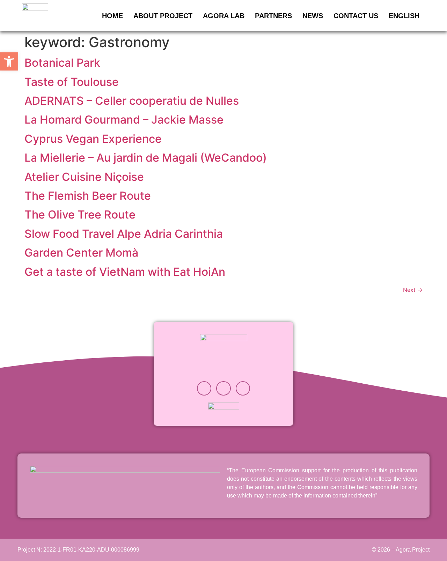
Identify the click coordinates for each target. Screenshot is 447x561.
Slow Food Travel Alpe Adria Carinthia (123, 234)
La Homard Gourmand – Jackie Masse (124, 119)
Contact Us (356, 16)
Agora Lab (223, 16)
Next (413, 289)
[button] (9, 61)
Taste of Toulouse (71, 82)
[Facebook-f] (243, 388)
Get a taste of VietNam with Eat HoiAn (124, 272)
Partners (273, 16)
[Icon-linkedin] (223, 388)
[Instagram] (204, 388)
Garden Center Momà (81, 252)
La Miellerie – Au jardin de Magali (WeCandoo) (145, 157)
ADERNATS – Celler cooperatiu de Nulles (131, 101)
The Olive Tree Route (79, 214)
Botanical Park (62, 62)
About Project (162, 16)
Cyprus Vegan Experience (93, 139)
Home (112, 16)
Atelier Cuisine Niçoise (84, 177)
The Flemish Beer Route (87, 195)
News (312, 16)
